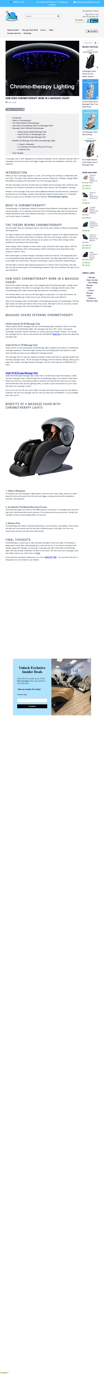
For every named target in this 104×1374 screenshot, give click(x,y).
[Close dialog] (89, 661)
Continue (32, 706)
